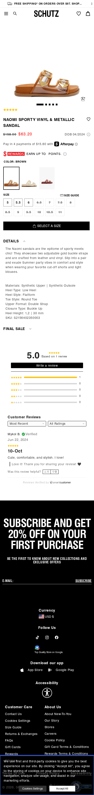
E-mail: (7, 581)
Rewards (11, 754)
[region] (47, 283)
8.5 (8, 213)
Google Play (65, 670)
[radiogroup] (51, 472)
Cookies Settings (17, 720)
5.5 (18, 202)
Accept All (62, 788)
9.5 (29, 213)
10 (40, 213)
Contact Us (13, 714)
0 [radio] (56, 471)
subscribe (83, 581)
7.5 (61, 203)
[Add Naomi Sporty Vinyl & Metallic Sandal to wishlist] (88, 122)
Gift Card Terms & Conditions (67, 747)
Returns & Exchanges (21, 734)
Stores (49, 727)
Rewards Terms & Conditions (66, 753)
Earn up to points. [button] (43, 154)
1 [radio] (48, 471)
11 (61, 213)
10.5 (50, 213)
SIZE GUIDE (71, 195)
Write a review (47, 365)
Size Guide (13, 727)
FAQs (9, 740)
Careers (51, 733)
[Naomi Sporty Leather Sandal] (47, 178)
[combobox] (67, 423)
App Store (35, 670)
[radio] (7, 202)
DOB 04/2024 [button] (75, 134)
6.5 (40, 203)
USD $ (49, 616)
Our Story (52, 720)
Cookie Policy (55, 740)
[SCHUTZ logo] (46, 13)
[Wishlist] (78, 13)
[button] (13, 13)
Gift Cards (13, 747)
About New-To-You (58, 714)
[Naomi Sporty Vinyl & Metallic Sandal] (11, 178)
